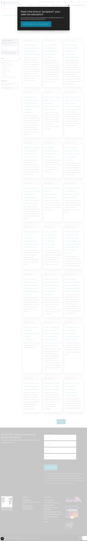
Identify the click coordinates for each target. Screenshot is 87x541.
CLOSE (68, 4)
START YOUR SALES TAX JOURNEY (36, 24)
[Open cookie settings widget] (2, 538)
